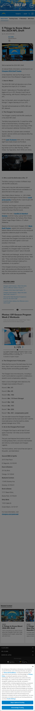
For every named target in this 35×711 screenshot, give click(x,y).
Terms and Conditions (10, 672)
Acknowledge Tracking (17, 707)
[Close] (33, 666)
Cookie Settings (11, 699)
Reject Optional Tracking (17, 702)
